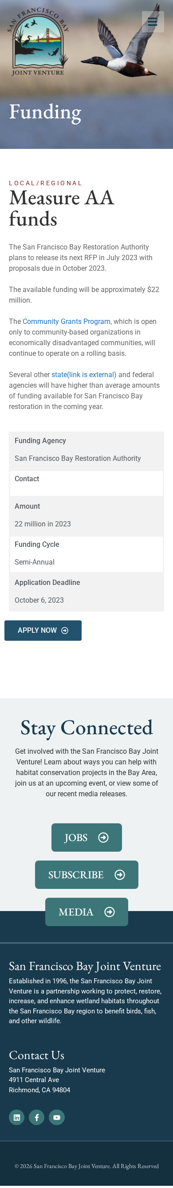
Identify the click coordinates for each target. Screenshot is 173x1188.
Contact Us (36, 1055)
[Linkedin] (16, 1117)
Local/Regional (46, 183)
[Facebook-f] (36, 1117)
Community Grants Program (66, 321)
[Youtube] (56, 1117)
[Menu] (153, 21)
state (84, 374)
